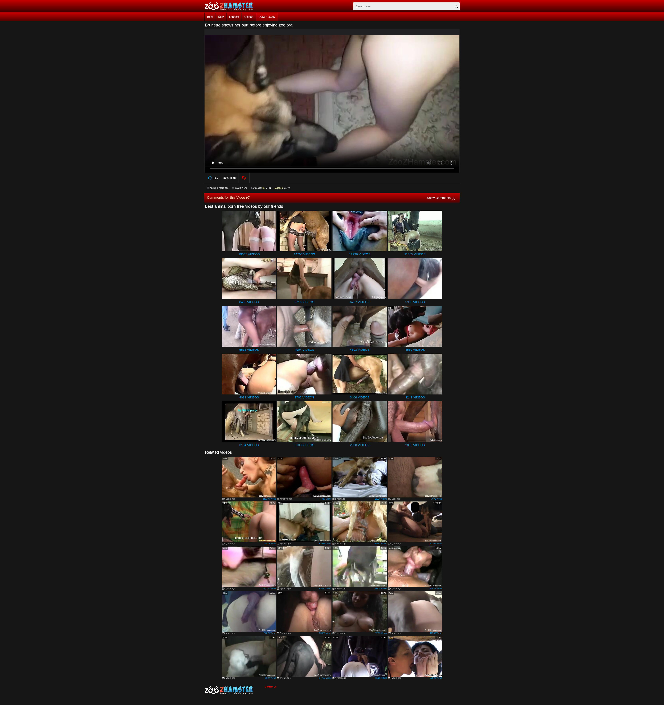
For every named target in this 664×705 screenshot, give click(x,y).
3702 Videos (304, 397)
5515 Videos (249, 349)
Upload (248, 16)
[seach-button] (456, 6)
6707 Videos (360, 302)
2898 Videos (360, 445)
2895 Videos (415, 445)
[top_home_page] (230, 6)
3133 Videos (304, 445)
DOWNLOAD (267, 16)
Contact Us (270, 686)
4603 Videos (360, 349)
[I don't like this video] (244, 178)
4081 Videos (249, 397)
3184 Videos (249, 445)
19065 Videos (249, 254)
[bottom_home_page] (234, 690)
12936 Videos (359, 254)
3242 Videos (415, 397)
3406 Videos (360, 397)
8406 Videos (249, 302)
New (221, 16)
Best (210, 16)
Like (215, 178)
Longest (234, 16)
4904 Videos (304, 349)
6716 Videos (304, 302)
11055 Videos (415, 254)
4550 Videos (415, 349)
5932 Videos (415, 302)
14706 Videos (304, 254)
